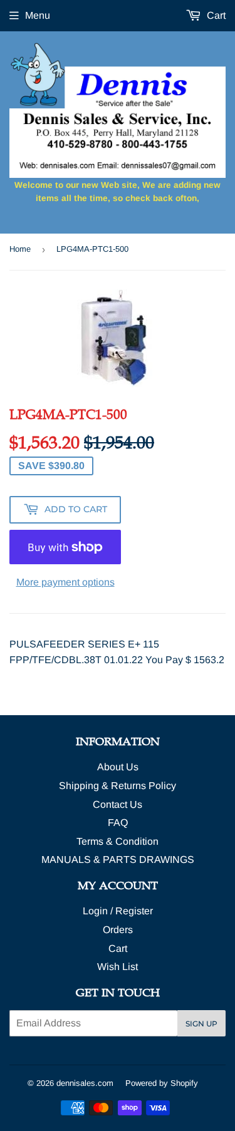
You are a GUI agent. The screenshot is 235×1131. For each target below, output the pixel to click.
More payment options (65, 582)
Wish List (117, 966)
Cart (215, 15)
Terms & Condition (117, 841)
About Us (117, 767)
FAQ (118, 822)
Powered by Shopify (161, 1083)
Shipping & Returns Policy (117, 785)
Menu (37, 15)
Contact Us (117, 804)
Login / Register (118, 911)
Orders (118, 929)
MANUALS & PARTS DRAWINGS (117, 859)
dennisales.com (84, 1083)
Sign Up (201, 1023)
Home (20, 249)
